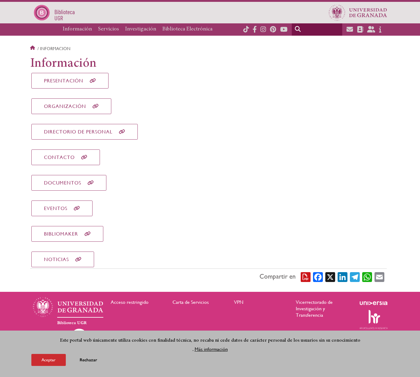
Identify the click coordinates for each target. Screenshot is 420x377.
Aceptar (49, 359)
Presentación (63, 81)
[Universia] (373, 303)
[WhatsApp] (367, 276)
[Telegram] (355, 276)
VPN (239, 302)
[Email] (379, 276)
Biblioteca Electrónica (187, 29)
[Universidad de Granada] (357, 12)
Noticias (56, 259)
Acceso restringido (130, 302)
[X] (330, 276)
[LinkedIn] (342, 276)
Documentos (62, 183)
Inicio (33, 49)
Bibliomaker (61, 234)
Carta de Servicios (190, 302)
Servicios (108, 29)
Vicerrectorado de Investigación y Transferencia (314, 308)
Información (77, 29)
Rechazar (88, 360)
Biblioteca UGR (72, 322)
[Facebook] (318, 276)
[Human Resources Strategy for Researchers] (373, 319)
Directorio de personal (78, 132)
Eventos (55, 208)
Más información (211, 349)
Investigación (140, 29)
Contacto (59, 157)
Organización (65, 106)
